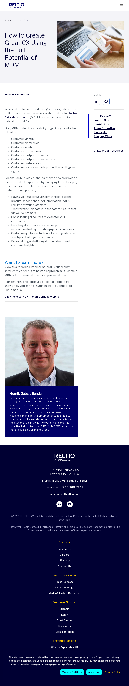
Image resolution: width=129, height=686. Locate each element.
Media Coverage (64, 587)
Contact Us (64, 566)
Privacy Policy (112, 672)
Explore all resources (110, 150)
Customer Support (64, 602)
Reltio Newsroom (64, 575)
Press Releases (65, 581)
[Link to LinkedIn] (59, 504)
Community (64, 626)
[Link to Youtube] (70, 504)
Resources (11, 20)
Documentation (65, 631)
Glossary (64, 560)
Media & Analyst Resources (65, 593)
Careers (64, 554)
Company (65, 542)
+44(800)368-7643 (69, 487)
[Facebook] (106, 101)
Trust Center (64, 620)
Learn (64, 614)
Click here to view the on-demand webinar (33, 296)
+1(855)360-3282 (74, 480)
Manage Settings (72, 672)
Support (64, 608)
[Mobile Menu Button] (121, 6)
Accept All (94, 672)
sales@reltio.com (68, 494)
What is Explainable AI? (64, 647)
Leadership (64, 549)
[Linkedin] (97, 101)
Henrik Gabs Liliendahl (17, 94)
